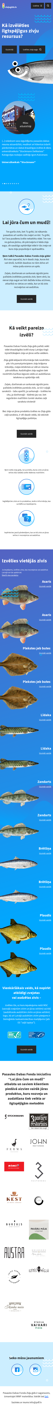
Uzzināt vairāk (26, 299)
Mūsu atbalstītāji (25, 124)
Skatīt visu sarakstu (10, 575)
